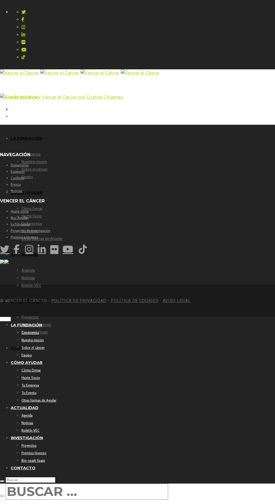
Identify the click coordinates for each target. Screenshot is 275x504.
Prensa (16, 184)
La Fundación (20, 224)
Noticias (17, 190)
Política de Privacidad (78, 300)
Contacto (17, 178)
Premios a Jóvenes (24, 237)
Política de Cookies (134, 300)
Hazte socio (20, 211)
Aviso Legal (177, 300)
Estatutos (18, 171)
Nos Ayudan (19, 217)
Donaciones (20, 165)
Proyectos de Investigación (30, 230)
